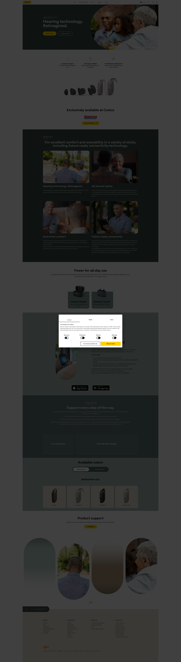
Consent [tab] (69, 319)
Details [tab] (90, 319)
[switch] (83, 338)
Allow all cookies (111, 343)
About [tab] (111, 319)
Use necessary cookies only (90, 343)
